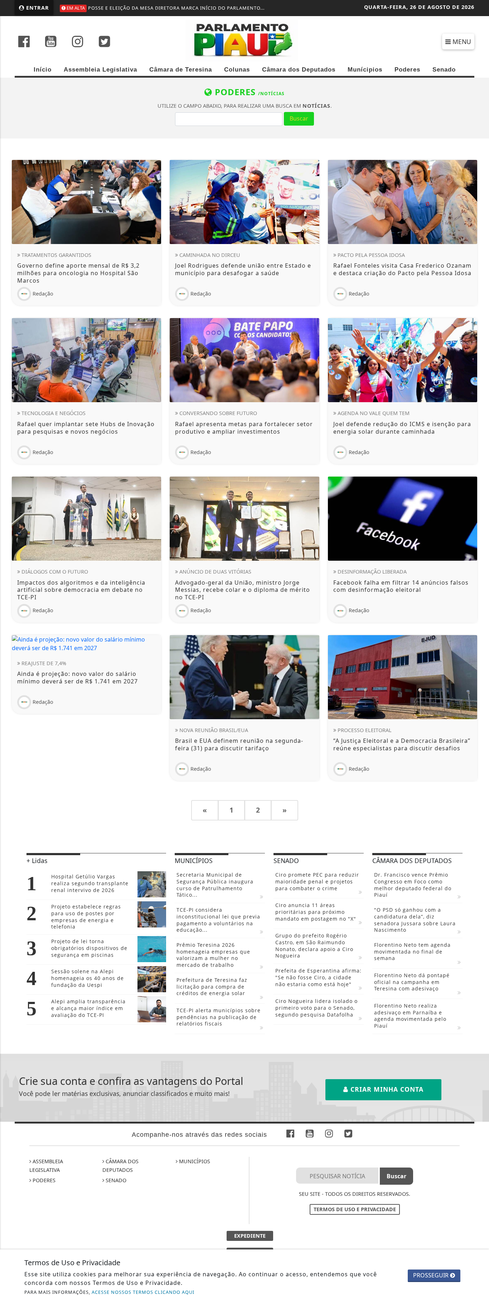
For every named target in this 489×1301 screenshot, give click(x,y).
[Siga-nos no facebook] (24, 42)
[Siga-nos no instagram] (78, 42)
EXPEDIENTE (250, 1235)
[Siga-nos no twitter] (104, 42)
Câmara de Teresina (180, 69)
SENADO (115, 1180)
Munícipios (365, 69)
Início (43, 69)
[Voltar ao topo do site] (478, 781)
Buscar (299, 118)
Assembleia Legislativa (100, 69)
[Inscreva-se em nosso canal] (51, 42)
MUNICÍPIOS (194, 1161)
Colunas (237, 69)
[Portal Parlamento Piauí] (244, 40)
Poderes (407, 69)
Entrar (36, 7)
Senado (444, 69)
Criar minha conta (385, 1089)
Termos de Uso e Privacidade (355, 1209)
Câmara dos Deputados (298, 69)
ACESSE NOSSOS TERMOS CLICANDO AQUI (143, 1292)
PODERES (43, 1180)
